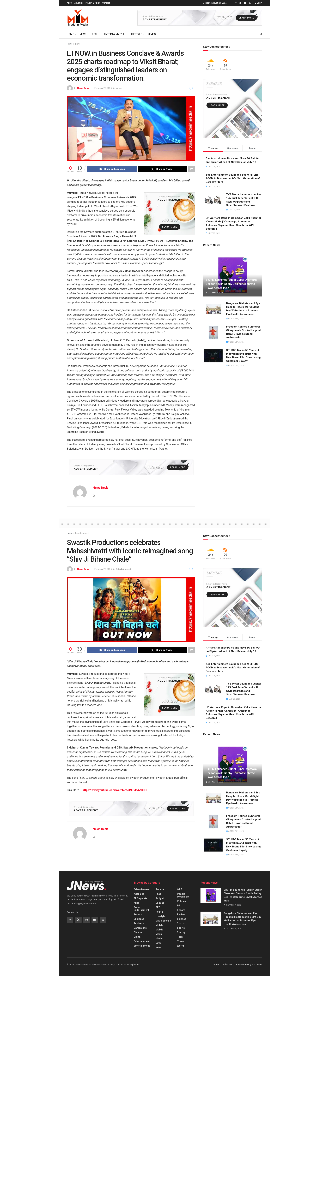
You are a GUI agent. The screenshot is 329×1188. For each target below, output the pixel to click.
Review (152, 34)
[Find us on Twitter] (240, 3)
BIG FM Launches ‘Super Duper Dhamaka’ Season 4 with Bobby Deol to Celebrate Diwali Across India (231, 284)
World (180, 945)
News (83, 34)
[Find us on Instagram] (86, 920)
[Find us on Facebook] (236, 3)
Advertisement (142, 889)
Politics (181, 901)
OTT (179, 889)
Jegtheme (134, 964)
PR (178, 905)
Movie (158, 934)
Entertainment (114, 34)
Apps (136, 902)
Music (158, 938)
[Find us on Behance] (95, 920)
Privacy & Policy (93, 3)
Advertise (78, 3)
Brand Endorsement (141, 908)
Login (259, 3)
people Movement (183, 895)
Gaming (159, 902)
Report (181, 910)
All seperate (140, 898)
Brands (138, 914)
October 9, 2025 (215, 293)
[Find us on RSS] (250, 3)
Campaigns (140, 927)
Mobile (159, 925)
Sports (181, 923)
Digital (137, 936)
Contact (106, 3)
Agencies (139, 894)
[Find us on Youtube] (245, 3)
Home (70, 34)
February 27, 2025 (103, 88)
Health (159, 911)
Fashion (159, 889)
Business (139, 919)
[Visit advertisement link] (199, 18)
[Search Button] (261, 34)
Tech (95, 34)
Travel (180, 941)
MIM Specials (163, 920)
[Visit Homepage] (78, 18)
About (69, 3)
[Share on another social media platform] (191, 169)
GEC (157, 907)
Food (158, 894)
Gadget (159, 898)
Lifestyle (136, 34)
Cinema (138, 932)
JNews (77, 964)
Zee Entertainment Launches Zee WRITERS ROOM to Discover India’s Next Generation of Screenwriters (233, 178)
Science (181, 919)
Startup (181, 932)
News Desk (83, 88)
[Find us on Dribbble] (103, 920)
